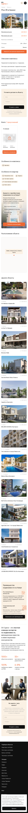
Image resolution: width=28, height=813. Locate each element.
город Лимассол (6, 778)
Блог (3, 790)
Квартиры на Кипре (7, 747)
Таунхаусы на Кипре (7, 755)
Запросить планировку (9, 152)
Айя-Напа (4, 773)
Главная (3, 7)
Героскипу (4, 784)
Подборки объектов (7, 744)
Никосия (4, 770)
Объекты (9, 7)
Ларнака (4, 767)
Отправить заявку (14, 107)
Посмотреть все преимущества (14, 616)
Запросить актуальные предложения (14, 51)
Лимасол (4, 762)
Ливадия (4, 786)
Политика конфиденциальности (14, 804)
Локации (4, 759)
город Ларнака (6, 781)
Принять (14, 808)
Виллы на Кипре (6, 753)
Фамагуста (5, 775)
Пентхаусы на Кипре (7, 750)
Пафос (3, 765)
